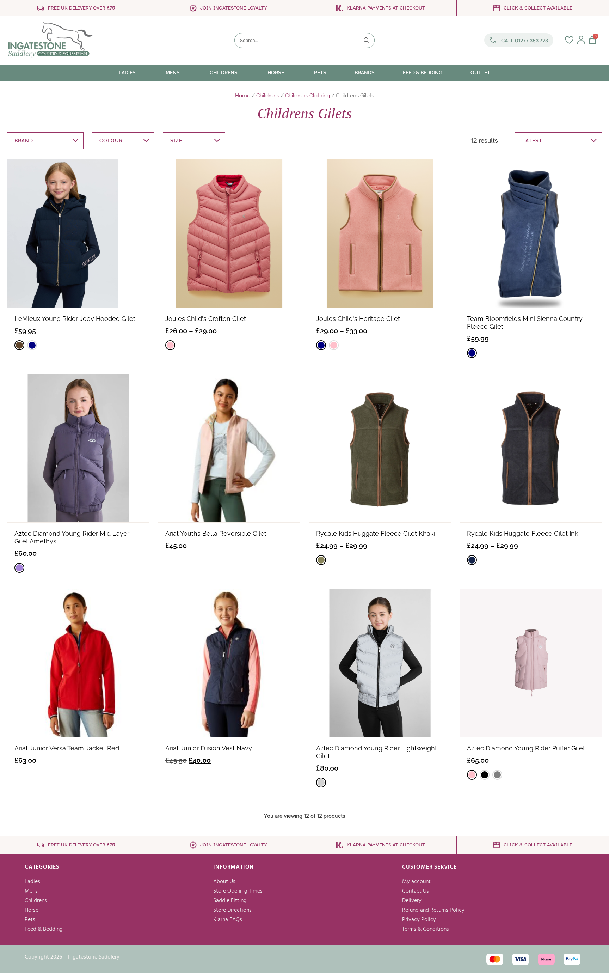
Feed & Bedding (44, 929)
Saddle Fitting (230, 900)
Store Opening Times (238, 891)
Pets (30, 919)
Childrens (267, 95)
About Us (224, 881)
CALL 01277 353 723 (524, 40)
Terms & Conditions (425, 929)
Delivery (412, 900)
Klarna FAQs (227, 919)
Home (242, 95)
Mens (31, 891)
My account (416, 881)
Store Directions (232, 910)
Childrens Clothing (307, 95)
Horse (31, 910)
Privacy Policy (419, 919)
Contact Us (415, 891)
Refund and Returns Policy (433, 910)
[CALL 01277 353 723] (493, 40)
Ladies (32, 881)
